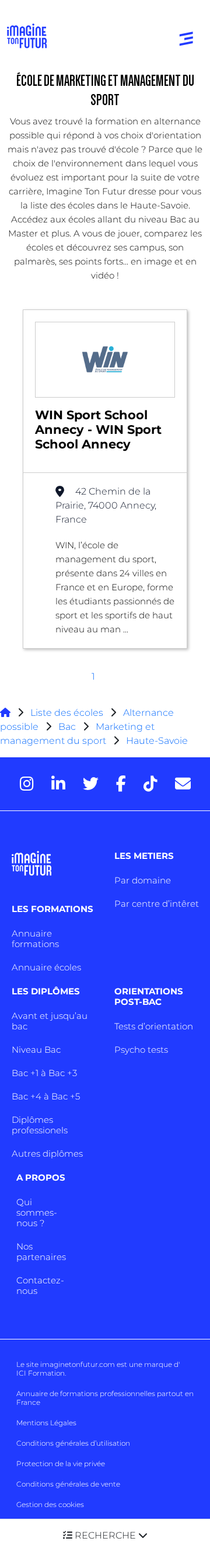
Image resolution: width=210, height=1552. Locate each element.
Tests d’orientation (153, 1026)
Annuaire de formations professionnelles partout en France (105, 1398)
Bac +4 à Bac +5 (46, 1096)
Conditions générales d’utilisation (73, 1443)
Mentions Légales (46, 1422)
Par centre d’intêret (156, 903)
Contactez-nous (40, 1285)
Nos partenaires (41, 1251)
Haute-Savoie (157, 740)
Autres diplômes (47, 1153)
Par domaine (142, 880)
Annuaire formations (35, 938)
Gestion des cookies (50, 1504)
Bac (67, 726)
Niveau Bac (36, 1049)
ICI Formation (40, 1373)
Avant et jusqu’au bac (50, 1021)
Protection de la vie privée (60, 1463)
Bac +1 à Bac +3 (44, 1072)
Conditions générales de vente (68, 1484)
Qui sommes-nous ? (36, 1212)
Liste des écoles (66, 712)
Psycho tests (141, 1049)
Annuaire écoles (46, 967)
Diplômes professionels (40, 1125)
